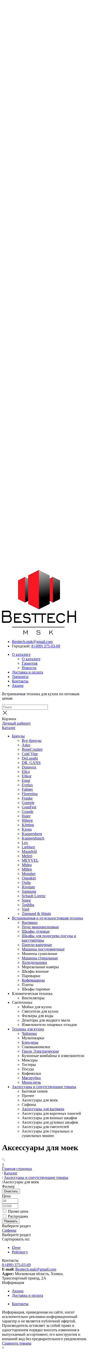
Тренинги (20, 677)
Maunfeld (29, 851)
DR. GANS (31, 763)
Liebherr (28, 847)
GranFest (29, 807)
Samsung (29, 891)
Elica (26, 771)
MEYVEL (30, 860)
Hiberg (27, 820)
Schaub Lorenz (33, 896)
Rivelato (28, 887)
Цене (16, 1247)
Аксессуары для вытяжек (43, 1109)
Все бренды (32, 740)
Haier (26, 816)
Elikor (26, 776)
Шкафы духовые (36, 931)
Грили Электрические (40, 1051)
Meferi (27, 856)
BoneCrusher (32, 749)
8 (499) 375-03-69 (45, 646)
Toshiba (28, 905)
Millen (27, 869)
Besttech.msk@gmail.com (32, 641)
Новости (29, 668)
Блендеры (30, 1042)
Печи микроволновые (40, 927)
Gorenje (28, 803)
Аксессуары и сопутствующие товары (44, 1087)
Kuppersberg (32, 834)
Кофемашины (33, 980)
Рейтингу (20, 1252)
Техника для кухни (28, 1029)
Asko (26, 745)
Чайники (29, 1033)
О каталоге (21, 654)
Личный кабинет (16, 723)
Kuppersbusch (33, 838)
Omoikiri (29, 878)
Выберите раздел (16, 1235)
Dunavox (29, 767)
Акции (17, 685)
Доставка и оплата (27, 672)
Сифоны (9, 1230)
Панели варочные (37, 945)
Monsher (29, 874)
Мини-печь (31, 1082)
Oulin (26, 882)
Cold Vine (30, 754)
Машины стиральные (40, 958)
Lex (25, 842)
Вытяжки (30, 922)
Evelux (27, 785)
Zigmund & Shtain (36, 914)
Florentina (30, 794)
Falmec (27, 789)
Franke (27, 798)
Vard (25, 909)
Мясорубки (31, 1078)
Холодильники (34, 962)
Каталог (9, 728)
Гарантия (29, 663)
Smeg (26, 900)
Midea (27, 865)
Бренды (18, 736)
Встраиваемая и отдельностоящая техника (47, 918)
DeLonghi (30, 758)
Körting (28, 825)
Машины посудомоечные (43, 949)
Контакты (20, 681)
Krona (27, 829)
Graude (27, 811)
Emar (26, 780)
